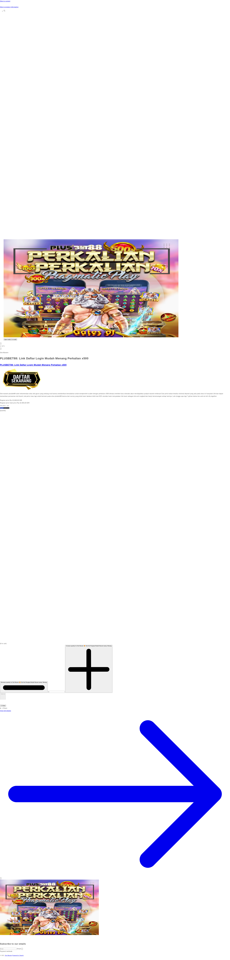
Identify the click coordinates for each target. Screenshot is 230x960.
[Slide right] (0, 349)
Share (3, 705)
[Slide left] (0, 343)
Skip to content (5, 1)
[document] (115, 908)
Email (19, 949)
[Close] (0, 878)
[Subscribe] (22, 949)
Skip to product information (9, 7)
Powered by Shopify (18, 955)
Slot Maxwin (8, 955)
